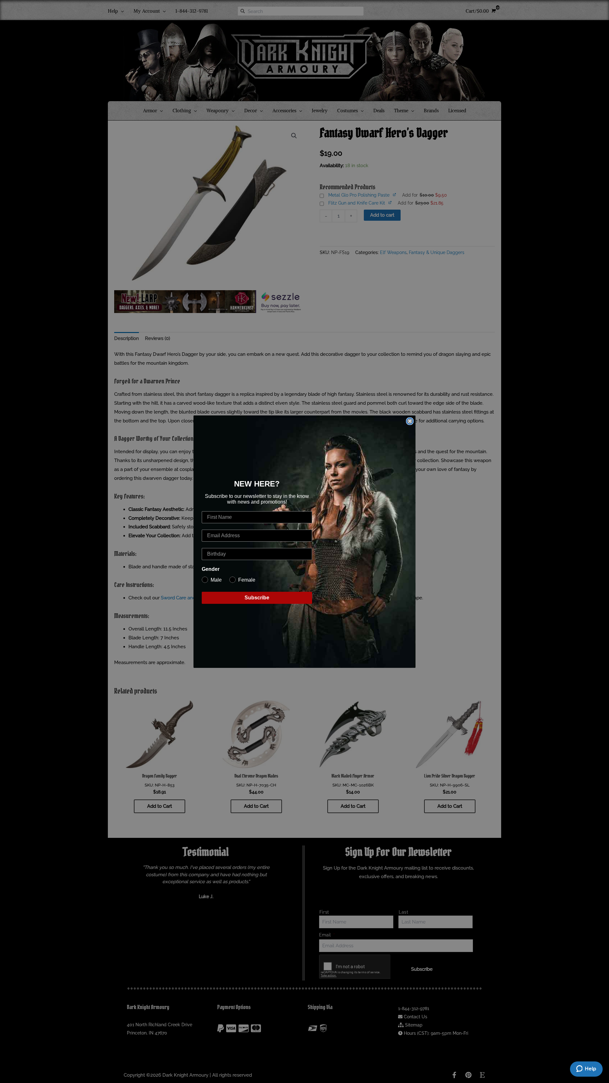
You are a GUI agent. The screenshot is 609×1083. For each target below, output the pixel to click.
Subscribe (257, 597)
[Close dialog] (410, 421)
